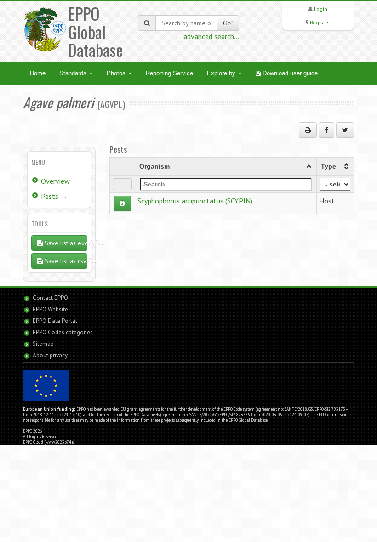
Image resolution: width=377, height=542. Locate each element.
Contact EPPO (50, 298)
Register (320, 22)
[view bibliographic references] (122, 203)
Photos (117, 73)
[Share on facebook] (326, 130)
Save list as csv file (65, 261)
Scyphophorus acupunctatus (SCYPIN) (194, 200)
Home (38, 73)
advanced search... (211, 36)
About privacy (50, 355)
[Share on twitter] (345, 130)
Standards (73, 73)
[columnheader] (226, 166)
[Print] (308, 130)
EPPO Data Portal (55, 321)
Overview (55, 181)
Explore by (222, 73)
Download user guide (289, 73)
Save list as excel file (65, 243)
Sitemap (43, 344)
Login (320, 9)
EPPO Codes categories (63, 332)
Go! (228, 22)
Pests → (54, 196)
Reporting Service (169, 73)
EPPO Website (50, 309)
